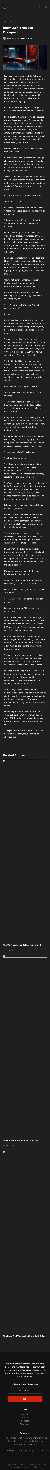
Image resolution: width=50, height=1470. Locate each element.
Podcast (25, 1421)
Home (25, 1414)
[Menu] (46, 7)
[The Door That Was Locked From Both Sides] (25, 1241)
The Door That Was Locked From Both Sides (24, 1336)
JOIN (25, 1399)
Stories (25, 1417)
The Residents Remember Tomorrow (21, 1140)
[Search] (40, 7)
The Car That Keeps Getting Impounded (22, 945)
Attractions (25, 1424)
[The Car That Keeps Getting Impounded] (25, 850)
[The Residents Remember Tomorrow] (25, 1046)
